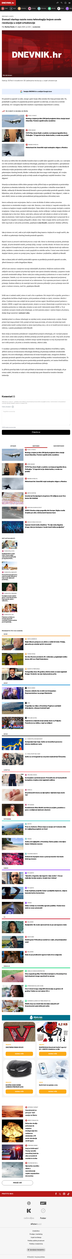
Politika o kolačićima (36, 1244)
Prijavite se (36, 432)
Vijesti (6, 8)
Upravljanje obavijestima (37, 1250)
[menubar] (65, 3)
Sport (14, 8)
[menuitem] (65, 2)
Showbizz (23, 8)
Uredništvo (36, 1231)
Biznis (62, 8)
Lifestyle (34, 8)
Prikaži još (17, 1183)
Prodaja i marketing (36, 1234)
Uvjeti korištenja (36, 1237)
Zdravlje (53, 8)
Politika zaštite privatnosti (36, 1240)
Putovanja (43, 8)
